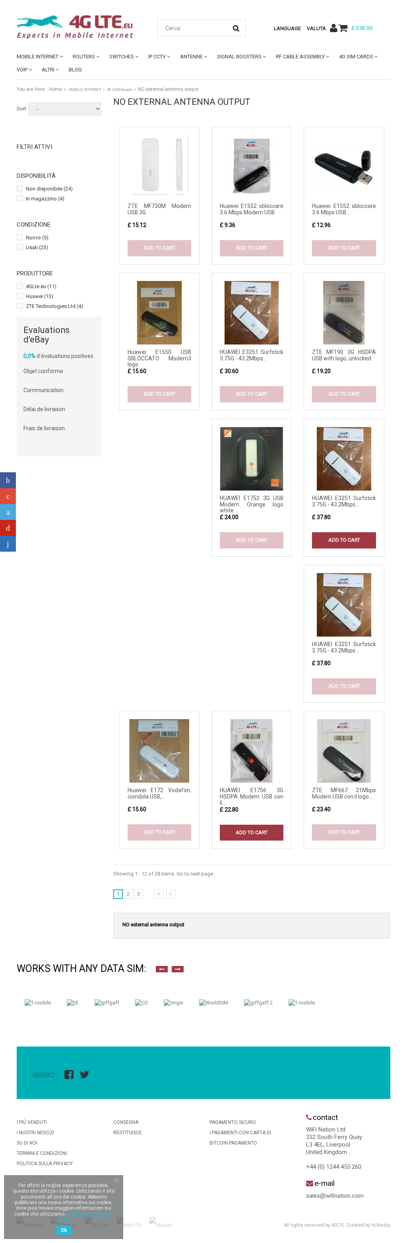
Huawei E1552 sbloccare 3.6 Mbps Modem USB (251, 209)
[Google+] (8, 496)
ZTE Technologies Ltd (54, 306)
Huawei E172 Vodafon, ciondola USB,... (159, 793)
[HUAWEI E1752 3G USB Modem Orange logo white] (251, 459)
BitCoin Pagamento (233, 1143)
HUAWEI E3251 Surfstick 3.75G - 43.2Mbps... (251, 355)
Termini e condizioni (42, 1153)
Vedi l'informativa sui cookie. (84, 1216)
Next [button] (178, 969)
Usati (37, 247)
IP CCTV (157, 57)
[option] (38, 1003)
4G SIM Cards (356, 57)
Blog (75, 70)
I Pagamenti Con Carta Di (240, 1132)
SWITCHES (121, 57)
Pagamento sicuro (232, 1122)
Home (55, 89)
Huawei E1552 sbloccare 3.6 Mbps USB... (344, 209)
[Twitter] (8, 512)
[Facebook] (8, 480)
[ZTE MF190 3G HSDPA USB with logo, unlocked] (344, 312)
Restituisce (127, 1132)
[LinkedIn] (8, 544)
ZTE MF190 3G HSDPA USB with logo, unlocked (344, 355)
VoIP (22, 70)
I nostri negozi (35, 1132)
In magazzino (45, 199)
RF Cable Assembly (300, 57)
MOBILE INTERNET (37, 57)
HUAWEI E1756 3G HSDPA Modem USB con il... (251, 796)
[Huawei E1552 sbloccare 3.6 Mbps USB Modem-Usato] (344, 166)
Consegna (125, 1122)
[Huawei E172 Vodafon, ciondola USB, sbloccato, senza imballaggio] (159, 751)
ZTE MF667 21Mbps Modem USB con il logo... (344, 793)
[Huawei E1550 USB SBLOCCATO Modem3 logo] (159, 312)
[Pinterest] (8, 528)
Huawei (39, 296)
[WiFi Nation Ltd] (75, 27)
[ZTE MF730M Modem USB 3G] (159, 166)
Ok (64, 1230)
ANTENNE (191, 57)
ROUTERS (84, 57)
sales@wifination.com (335, 1195)
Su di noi (27, 1143)
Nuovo (37, 238)
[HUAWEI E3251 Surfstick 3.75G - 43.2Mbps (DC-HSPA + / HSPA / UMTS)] (251, 312)
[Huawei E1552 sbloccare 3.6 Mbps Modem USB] (251, 166)
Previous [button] (162, 969)
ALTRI (48, 70)
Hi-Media (380, 1225)
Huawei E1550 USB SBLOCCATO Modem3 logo (159, 358)
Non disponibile (49, 189)
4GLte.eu (41, 286)
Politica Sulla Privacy (45, 1163)
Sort (21, 109)
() (362, 28)
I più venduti (32, 1122)
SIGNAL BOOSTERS (239, 57)
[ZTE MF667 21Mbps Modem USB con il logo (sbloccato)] (344, 751)
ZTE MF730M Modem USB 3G (159, 209)
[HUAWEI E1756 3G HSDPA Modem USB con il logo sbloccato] (251, 751)
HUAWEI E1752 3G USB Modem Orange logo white (251, 504)
